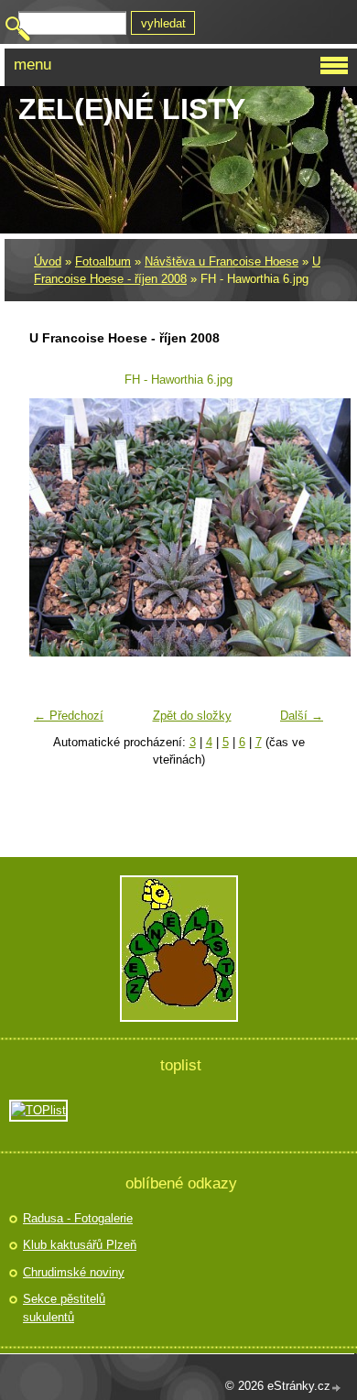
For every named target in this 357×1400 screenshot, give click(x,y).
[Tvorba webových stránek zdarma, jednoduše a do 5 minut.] (336, 1388)
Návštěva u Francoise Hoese (221, 261)
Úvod (47, 261)
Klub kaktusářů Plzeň (79, 1245)
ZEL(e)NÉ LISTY (131, 108)
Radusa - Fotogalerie (78, 1218)
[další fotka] (302, 527)
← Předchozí (68, 715)
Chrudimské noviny (73, 1272)
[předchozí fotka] (54, 527)
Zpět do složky (192, 715)
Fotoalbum (103, 261)
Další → (301, 715)
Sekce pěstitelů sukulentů (64, 1308)
